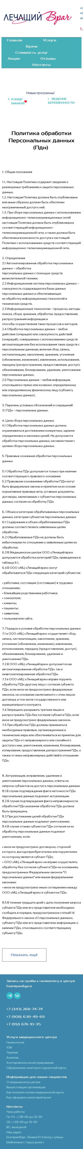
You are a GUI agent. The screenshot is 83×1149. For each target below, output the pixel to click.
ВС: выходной (16, 1127)
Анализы (12, 1057)
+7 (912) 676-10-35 (23, 1024)
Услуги (49, 40)
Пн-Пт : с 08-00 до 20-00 (24, 1117)
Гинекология (15, 1042)
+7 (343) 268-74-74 (24, 1009)
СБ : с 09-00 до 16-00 (21, 1122)
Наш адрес (13, 1132)
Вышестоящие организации (26, 1087)
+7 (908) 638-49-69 (25, 1016)
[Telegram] (9, 995)
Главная (14, 40)
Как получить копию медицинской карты (35, 1092)
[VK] (17, 995)
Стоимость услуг (31, 52)
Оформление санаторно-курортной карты (36, 1067)
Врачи (31, 46)
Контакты (41, 64)
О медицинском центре (23, 1082)
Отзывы (48, 58)
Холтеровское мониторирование (30, 1062)
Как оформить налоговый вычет (29, 1097)
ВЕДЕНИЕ (59, 99)
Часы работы (15, 1111)
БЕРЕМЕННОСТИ (61, 102)
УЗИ (9, 1047)
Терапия (12, 1052)
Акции (14, 58)
